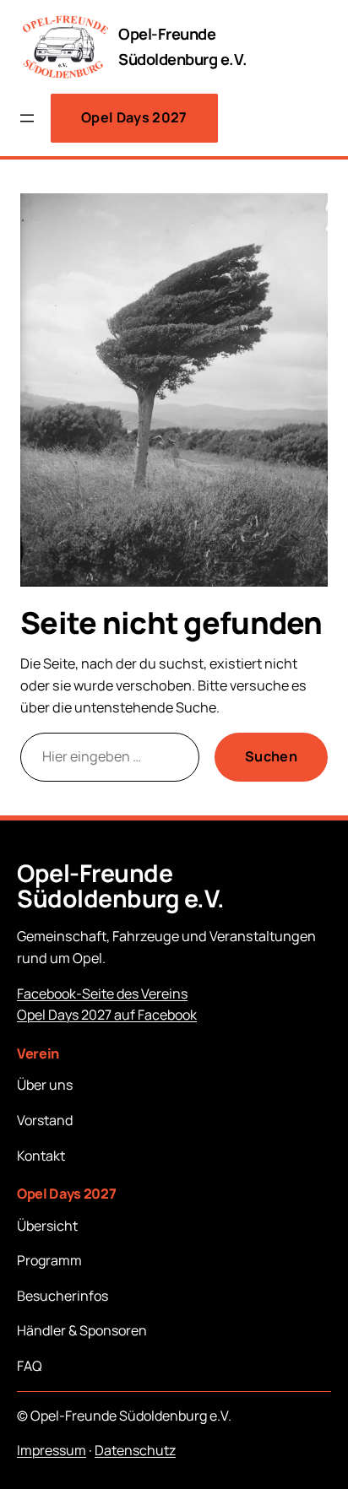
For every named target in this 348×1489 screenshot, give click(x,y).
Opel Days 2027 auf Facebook (107, 1014)
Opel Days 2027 (134, 117)
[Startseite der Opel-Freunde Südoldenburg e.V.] (64, 47)
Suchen (271, 756)
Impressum (51, 1450)
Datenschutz (135, 1450)
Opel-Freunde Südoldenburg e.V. (121, 886)
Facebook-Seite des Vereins (102, 993)
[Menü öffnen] (27, 118)
